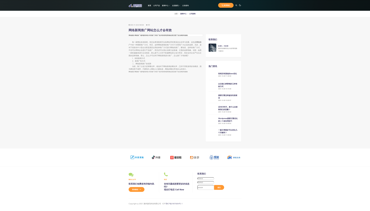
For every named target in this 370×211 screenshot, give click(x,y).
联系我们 (227, 5)
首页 (149, 5)
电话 (165, 179)
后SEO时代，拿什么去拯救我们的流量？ (228, 108)
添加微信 (135, 189)
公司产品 (156, 5)
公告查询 (185, 5)
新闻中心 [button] (165, 5)
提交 (219, 187)
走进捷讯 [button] (175, 5)
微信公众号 (132, 179)
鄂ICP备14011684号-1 (174, 204)
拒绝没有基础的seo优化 (227, 73)
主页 (176, 14)
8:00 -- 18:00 (223, 46)
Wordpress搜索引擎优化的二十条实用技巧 (228, 119)
